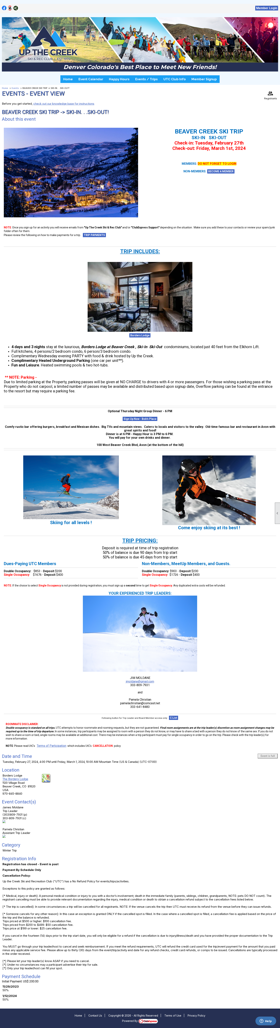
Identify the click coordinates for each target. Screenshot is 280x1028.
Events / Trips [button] (146, 79)
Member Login (266, 8)
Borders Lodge (140, 335)
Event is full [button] (268, 755)
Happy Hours (119, 79)
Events (15, 88)
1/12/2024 (9, 996)
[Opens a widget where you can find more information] (265, 1021)
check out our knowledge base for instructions (63, 103)
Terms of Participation (51, 746)
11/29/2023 (10, 986)
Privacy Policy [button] (196, 1015)
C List (173, 717)
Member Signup (204, 79)
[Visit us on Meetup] (10, 8)
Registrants (270, 95)
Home (68, 79)
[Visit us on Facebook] (4, 8)
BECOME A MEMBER (221, 171)
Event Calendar (90, 79)
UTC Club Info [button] (174, 79)
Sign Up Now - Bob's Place (140, 418)
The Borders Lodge (15, 779)
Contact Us (95, 1015)
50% (5, 990)
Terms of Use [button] (172, 1015)
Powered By (130, 1020)
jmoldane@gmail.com (140, 681)
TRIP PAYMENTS (94, 235)
